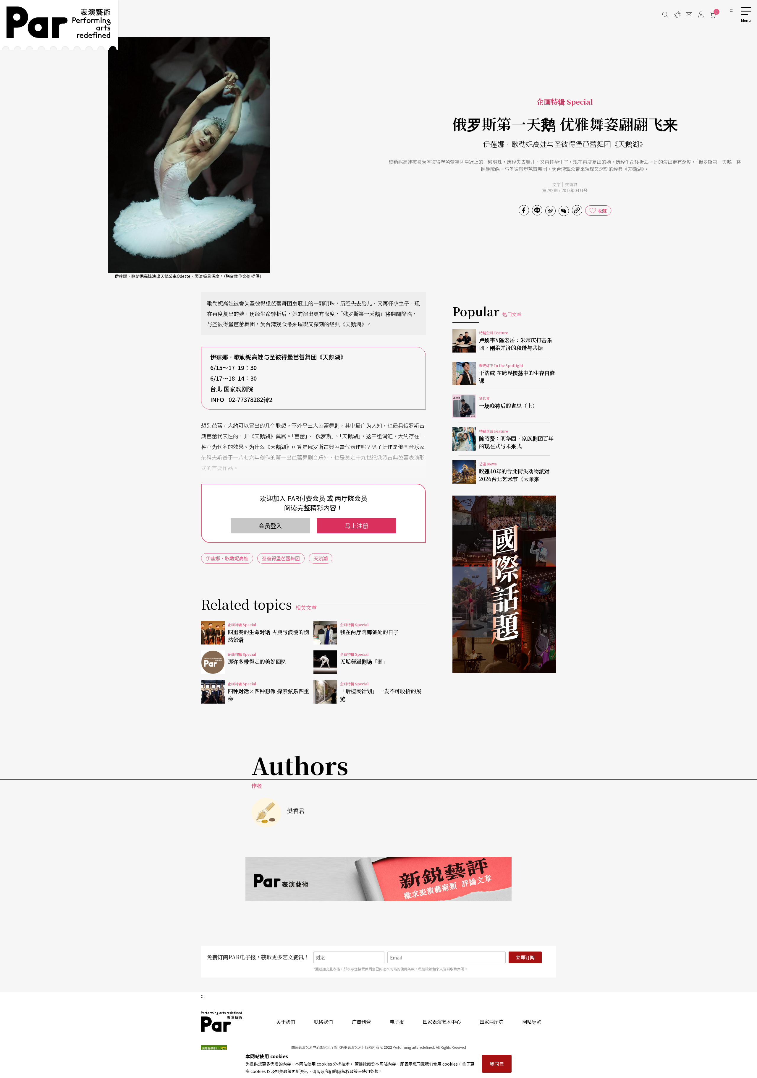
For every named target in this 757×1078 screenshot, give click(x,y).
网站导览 (531, 1021)
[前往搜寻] (665, 15)
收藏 (602, 210)
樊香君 (571, 184)
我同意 (497, 1063)
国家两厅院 (491, 1021)
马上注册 (356, 525)
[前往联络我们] (689, 15)
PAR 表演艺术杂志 (221, 1021)
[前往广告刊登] (677, 15)
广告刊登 (361, 1021)
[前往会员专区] (701, 15)
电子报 (397, 1021)
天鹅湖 (320, 558)
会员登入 (270, 525)
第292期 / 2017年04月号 (565, 190)
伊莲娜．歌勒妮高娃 (227, 558)
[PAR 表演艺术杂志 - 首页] (59, 25)
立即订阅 (525, 957)
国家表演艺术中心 (442, 1021)
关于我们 (285, 1021)
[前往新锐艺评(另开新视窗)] (378, 879)
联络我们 (323, 1021)
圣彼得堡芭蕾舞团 (281, 558)
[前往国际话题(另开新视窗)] (504, 584)
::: (731, 9)
